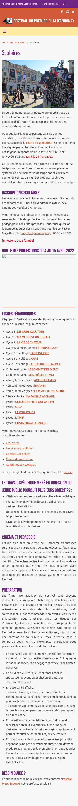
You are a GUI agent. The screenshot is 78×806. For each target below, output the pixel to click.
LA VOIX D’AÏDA (25, 412)
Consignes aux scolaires (21, 464)
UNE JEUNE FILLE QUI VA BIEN (34, 401)
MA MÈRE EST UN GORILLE (34, 337)
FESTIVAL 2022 (17, 42)
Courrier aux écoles (18, 454)
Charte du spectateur (19, 459)
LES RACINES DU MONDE (45, 364)
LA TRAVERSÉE (39, 353)
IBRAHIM (40, 385)
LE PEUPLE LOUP (47, 348)
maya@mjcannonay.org (36, 233)
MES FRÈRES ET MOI (41, 375)
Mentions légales (50, 3)
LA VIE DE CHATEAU (29, 342)
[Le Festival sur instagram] (67, 12)
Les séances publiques (20, 448)
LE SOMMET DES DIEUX (43, 369)
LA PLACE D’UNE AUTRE (49, 391)
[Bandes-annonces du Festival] (73, 12)
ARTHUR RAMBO (45, 380)
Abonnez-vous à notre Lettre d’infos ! (20, 3)
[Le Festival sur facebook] (62, 12)
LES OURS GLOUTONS (30, 331)
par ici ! (67, 472)
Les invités (12, 443)
